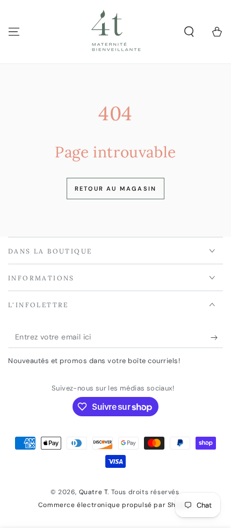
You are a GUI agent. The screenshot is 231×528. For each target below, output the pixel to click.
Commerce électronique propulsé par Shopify (115, 505)
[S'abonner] (217, 337)
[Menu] (14, 32)
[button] (189, 32)
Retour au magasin (115, 188)
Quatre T (93, 492)
